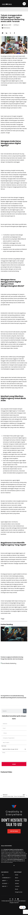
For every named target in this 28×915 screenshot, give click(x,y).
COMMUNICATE (6, 877)
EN (23, 907)
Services (17, 880)
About (16, 877)
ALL (3, 875)
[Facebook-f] (15, 899)
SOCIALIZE (4, 883)
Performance (6, 28)
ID (21, 907)
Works (16, 875)
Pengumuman (18, 892)
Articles (17, 883)
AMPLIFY (4, 880)
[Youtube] (18, 899)
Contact (17, 886)
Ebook (16, 889)
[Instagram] (10, 899)
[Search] (25, 711)
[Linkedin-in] (13, 899)
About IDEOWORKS (6, 846)
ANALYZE (4, 886)
